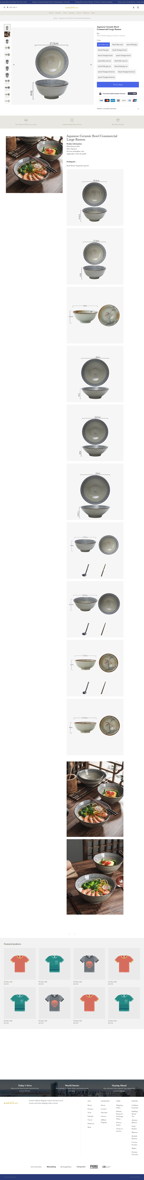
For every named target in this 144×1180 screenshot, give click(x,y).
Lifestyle (90, 1116)
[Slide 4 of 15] (7, 48)
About (103, 1105)
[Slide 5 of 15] (7, 54)
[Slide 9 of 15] (7, 81)
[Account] (133, 7)
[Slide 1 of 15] (7, 27)
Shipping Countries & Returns (106, 108)
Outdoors (91, 1124)
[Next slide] (91, 65)
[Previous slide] (13, 65)
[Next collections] (75, 934)
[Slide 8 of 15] (7, 74)
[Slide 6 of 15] (7, 61)
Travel (90, 1120)
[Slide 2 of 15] (7, 34)
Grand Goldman (12, 1177)
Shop (89, 1127)
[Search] (4, 7)
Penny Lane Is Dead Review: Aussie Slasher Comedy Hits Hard (116, 2)
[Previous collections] (69, 934)
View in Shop (118, 85)
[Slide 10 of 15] (7, 88)
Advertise (104, 1113)
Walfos (134, 1148)
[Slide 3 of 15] (7, 41)
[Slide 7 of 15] (7, 68)
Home (55, 18)
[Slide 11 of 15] (7, 95)
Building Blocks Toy (135, 1113)
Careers (103, 1116)
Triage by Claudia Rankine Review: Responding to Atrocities (29, 2)
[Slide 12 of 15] (7, 101)
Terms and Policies (135, 1177)
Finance (90, 1109)
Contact (103, 1109)
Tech (89, 1113)
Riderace (135, 1132)
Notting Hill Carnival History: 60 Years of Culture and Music (72, 2)
